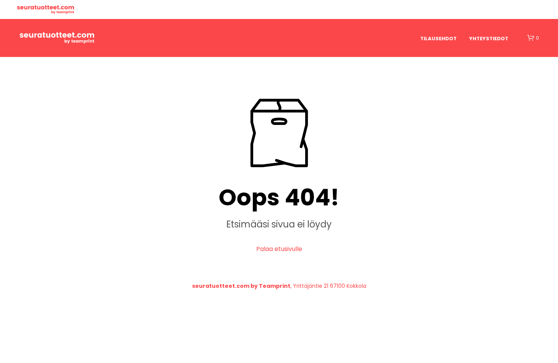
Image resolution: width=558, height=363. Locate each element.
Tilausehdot (438, 38)
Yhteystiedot (488, 38)
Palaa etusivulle (279, 249)
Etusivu (45, 9)
